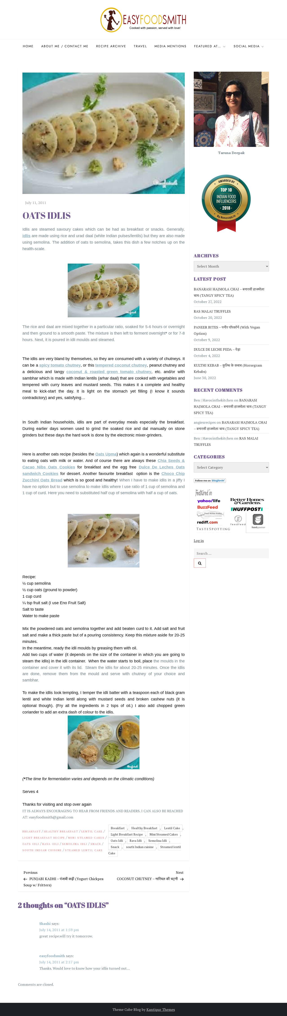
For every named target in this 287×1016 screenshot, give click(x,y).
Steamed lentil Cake (84, 850)
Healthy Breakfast (61, 831)
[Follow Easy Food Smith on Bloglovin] (210, 480)
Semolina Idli (74, 844)
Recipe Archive (111, 46)
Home (28, 46)
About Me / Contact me (65, 46)
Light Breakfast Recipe (43, 837)
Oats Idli (30, 844)
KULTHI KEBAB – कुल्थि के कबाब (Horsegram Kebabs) (228, 368)
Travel (140, 46)
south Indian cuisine (42, 850)
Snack (96, 844)
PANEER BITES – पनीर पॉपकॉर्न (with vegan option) (227, 330)
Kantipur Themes (160, 1009)
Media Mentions (170, 46)
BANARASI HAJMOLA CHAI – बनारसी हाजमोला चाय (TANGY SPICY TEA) (229, 292)
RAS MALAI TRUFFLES (212, 311)
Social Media (247, 46)
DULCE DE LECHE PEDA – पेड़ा (217, 349)
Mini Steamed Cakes (86, 837)
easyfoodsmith (52, 955)
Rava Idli (50, 844)
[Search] (200, 563)
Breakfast (31, 831)
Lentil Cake (92, 831)
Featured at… (207, 46)
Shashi (45, 923)
